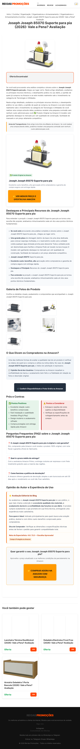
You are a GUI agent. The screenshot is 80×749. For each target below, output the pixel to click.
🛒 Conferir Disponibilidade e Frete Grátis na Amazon (40, 389)
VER (33, 649)
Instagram (40, 728)
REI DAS (15, 3)
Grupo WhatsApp (48, 739)
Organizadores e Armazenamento (45, 14)
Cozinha (15, 14)
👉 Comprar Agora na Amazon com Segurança (40, 573)
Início (9, 14)
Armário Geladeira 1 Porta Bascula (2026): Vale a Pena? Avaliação (18, 685)
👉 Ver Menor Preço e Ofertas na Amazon (24, 197)
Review (50, 5)
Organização (26, 14)
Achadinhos (60, 5)
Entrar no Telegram (33, 739)
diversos (41, 5)
